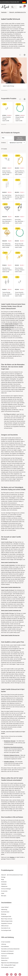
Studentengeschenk (6, 916)
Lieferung (3, 944)
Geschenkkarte (5, 946)
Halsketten (3, 884)
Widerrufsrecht (5, 958)
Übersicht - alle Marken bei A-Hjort (17, 12)
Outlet (2, 893)
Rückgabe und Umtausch (7, 951)
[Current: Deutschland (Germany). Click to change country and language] (24, 2)
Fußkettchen (4, 886)
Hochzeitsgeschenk (6, 930)
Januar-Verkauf (5, 907)
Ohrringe (3, 877)
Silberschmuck (4, 925)
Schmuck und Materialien (7, 953)
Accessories (4, 891)
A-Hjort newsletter (5, 942)
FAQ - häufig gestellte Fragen (8, 965)
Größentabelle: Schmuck (7, 967)
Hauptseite (4, 12)
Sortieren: (3, 142)
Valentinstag (4, 909)
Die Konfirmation (5, 912)
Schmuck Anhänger (6, 888)
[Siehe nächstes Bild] (24, 54)
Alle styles (3, 895)
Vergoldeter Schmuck (6, 923)
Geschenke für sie (5, 928)
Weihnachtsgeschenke (6, 921)
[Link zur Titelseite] (5, 7)
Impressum (4, 955)
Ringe (2, 879)
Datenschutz (4, 960)
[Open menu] (21, 7)
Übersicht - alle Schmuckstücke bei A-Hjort (12, 875)
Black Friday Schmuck (6, 918)
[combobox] (15, 7)
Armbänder (4, 881)
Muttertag (3, 914)
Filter (3, 137)
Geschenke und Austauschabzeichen (10, 949)
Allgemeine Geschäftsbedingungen (9, 962)
